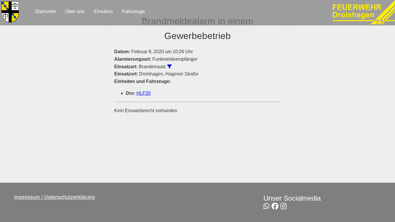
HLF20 (143, 93)
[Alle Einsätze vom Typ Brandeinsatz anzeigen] (169, 66)
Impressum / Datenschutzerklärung (54, 197)
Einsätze (103, 11)
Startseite (45, 11)
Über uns (75, 11)
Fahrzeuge (133, 11)
